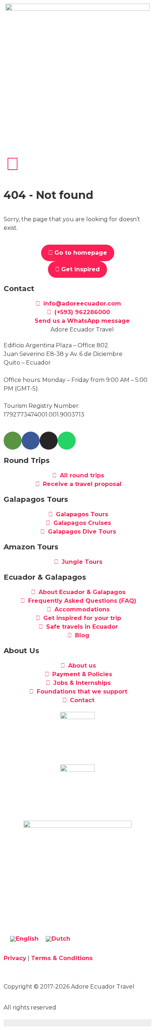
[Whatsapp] (67, 441)
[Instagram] (49, 441)
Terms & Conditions (62, 958)
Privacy (15, 958)
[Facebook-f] (31, 441)
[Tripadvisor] (13, 441)
